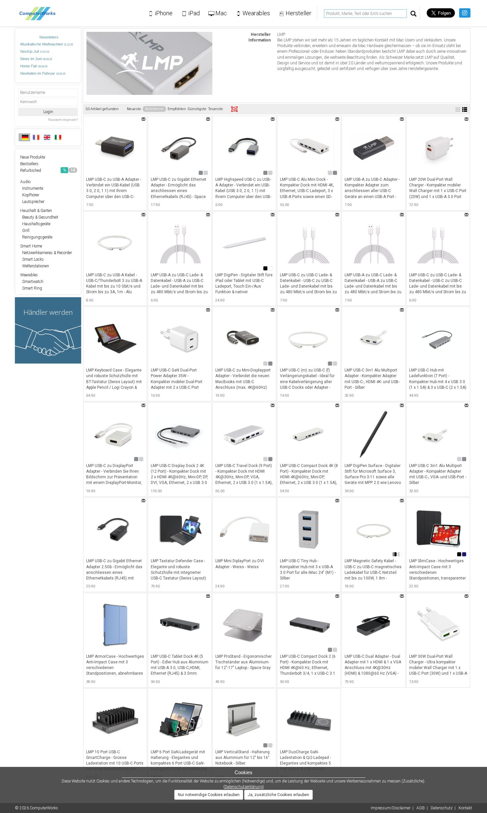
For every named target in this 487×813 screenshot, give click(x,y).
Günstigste (197, 109)
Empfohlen (177, 109)
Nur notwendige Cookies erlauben (209, 794)
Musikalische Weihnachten (46, 44)
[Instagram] (464, 13)
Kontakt (465, 808)
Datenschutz (442, 808)
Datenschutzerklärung (244, 786)
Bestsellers (29, 164)
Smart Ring (31, 288)
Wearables (29, 275)
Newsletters (49, 37)
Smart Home (31, 246)
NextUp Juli (34, 51)
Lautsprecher (32, 201)
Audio (25, 181)
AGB (420, 808)
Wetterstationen (34, 266)
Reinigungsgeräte (36, 237)
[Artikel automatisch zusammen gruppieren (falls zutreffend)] (234, 109)
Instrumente (31, 188)
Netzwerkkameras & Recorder (46, 252)
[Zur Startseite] (39, 13)
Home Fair (33, 66)
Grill (24, 230)
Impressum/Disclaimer (390, 808)
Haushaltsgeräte (35, 224)
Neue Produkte (32, 157)
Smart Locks (32, 259)
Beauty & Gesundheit (39, 217)
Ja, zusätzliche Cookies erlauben (278, 794)
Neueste (134, 109)
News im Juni (36, 59)
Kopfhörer (29, 195)
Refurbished (47, 170)
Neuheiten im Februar (42, 73)
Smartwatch (31, 281)
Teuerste (215, 109)
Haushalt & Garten (36, 210)
